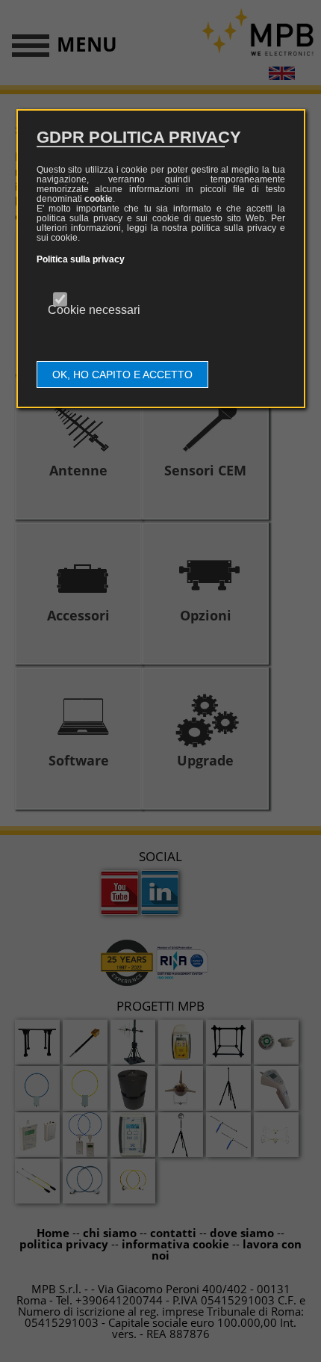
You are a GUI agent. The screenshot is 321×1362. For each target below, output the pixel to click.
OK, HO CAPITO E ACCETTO (122, 374)
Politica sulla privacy (81, 259)
